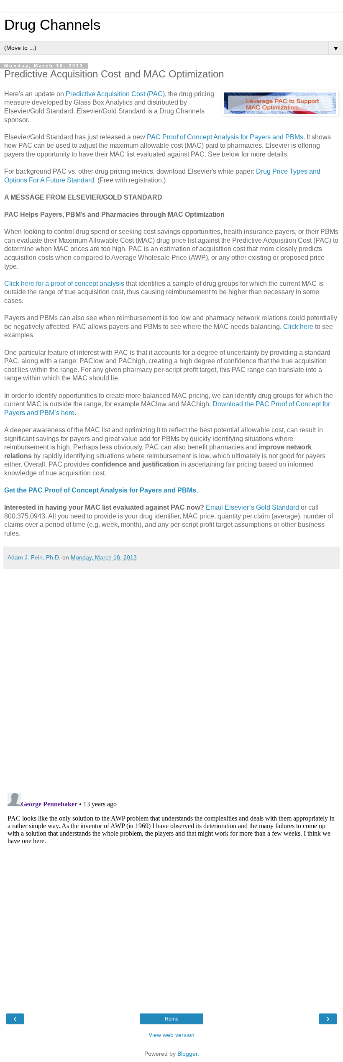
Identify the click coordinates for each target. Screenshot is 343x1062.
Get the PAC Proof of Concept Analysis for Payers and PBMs (100, 490)
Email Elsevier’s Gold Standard (252, 507)
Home (172, 1019)
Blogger (187, 1053)
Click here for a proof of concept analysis (64, 283)
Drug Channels (52, 25)
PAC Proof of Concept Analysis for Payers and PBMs (225, 137)
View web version (171, 1034)
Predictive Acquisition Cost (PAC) (115, 93)
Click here (298, 326)
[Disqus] (171, 677)
